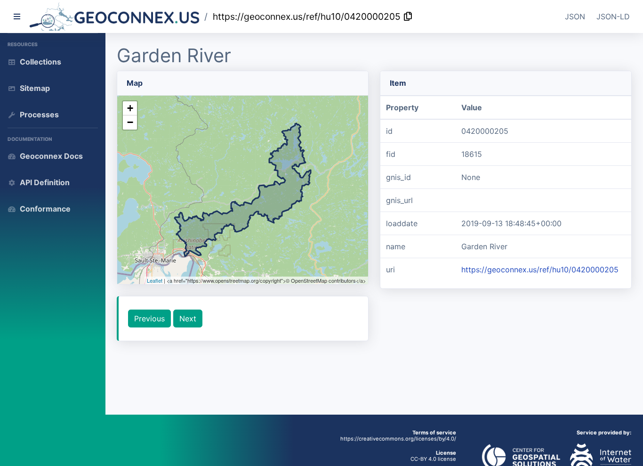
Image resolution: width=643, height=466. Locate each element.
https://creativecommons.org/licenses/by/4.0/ (398, 438)
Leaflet (154, 280)
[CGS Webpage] (521, 457)
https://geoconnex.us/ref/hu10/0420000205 (307, 16)
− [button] (130, 122)
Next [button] (187, 318)
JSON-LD (613, 16)
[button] (114, 16)
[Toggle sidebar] (17, 16)
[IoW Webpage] (597, 457)
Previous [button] (149, 318)
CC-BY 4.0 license (433, 459)
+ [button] (130, 108)
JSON (575, 16)
